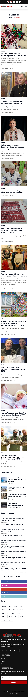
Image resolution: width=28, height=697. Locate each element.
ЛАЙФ (2, 319)
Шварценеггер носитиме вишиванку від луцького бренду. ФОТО (13, 369)
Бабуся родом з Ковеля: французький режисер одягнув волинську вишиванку (12, 147)
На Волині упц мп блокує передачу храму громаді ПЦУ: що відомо (16, 479)
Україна (18, 613)
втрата (10, 620)
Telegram (5, 592)
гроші (12, 613)
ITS (17, 694)
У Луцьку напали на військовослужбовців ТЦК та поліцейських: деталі (16, 505)
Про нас (3, 658)
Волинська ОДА (6, 609)
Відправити (14, 682)
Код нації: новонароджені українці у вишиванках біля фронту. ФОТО (13, 414)
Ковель (4, 616)
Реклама (3, 661)
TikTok (4, 596)
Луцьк (15, 606)
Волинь (4, 606)
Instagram (5, 585)
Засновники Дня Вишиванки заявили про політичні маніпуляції (13, 54)
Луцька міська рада (18, 609)
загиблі (10, 616)
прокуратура (5, 613)
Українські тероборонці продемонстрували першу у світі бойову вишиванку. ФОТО (13, 457)
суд (21, 606)
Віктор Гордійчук (5, 422)
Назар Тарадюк (4, 68)
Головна (10, 17)
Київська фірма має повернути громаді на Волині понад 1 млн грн (17, 496)
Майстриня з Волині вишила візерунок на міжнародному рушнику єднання (11, 230)
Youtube (5, 589)
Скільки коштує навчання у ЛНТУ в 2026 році (16, 487)
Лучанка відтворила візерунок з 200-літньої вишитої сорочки (13, 192)
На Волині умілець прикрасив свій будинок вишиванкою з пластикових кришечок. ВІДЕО (13, 323)
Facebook (5, 581)
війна (10, 606)
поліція (3, 620)
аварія (21, 616)
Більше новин (23, 572)
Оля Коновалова (5, 334)
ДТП (16, 616)
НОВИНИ (3, 51)
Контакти (3, 664)
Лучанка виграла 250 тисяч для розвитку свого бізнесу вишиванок (14, 275)
